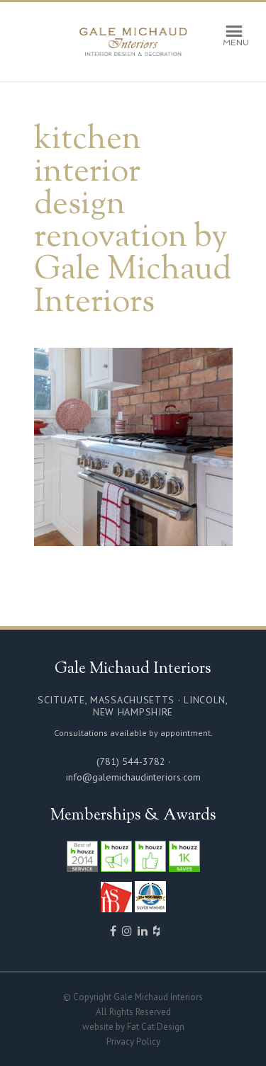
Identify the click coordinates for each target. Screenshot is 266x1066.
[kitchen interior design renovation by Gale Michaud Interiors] (133, 539)
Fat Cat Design (155, 1027)
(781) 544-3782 (130, 761)
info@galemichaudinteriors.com (133, 777)
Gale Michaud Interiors (133, 42)
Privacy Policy (133, 1042)
